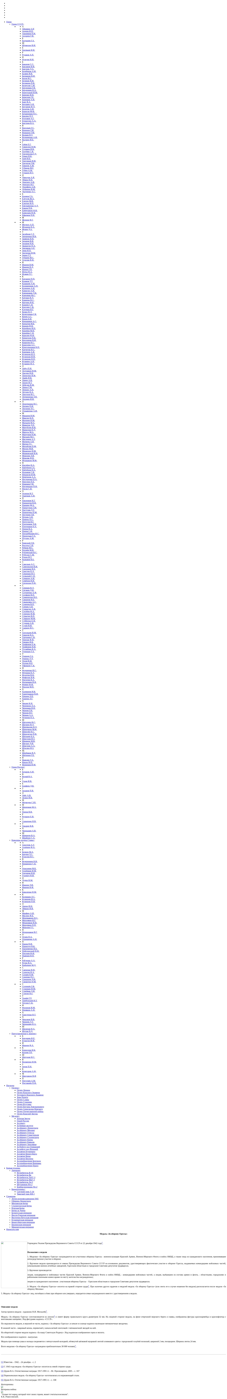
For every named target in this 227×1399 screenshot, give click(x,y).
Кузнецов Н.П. (28, 359)
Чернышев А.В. (29, 831)
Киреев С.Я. (27, 305)
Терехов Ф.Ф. (28, 640)
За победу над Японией (27, 1149)
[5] (2, 1380)
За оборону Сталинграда (28, 1137)
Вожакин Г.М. (28, 133)
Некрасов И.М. (29, 475)
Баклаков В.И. (28, 67)
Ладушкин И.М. (29, 371)
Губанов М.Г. (28, 168)
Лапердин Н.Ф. (29, 375)
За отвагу (21, 1123)
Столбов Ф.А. (28, 611)
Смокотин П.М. (29, 982)
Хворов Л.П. (27, 696)
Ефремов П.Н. (28, 215)
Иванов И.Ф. (28, 887)
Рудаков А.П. (28, 55)
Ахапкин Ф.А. (28, 847)
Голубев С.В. (28, 151)
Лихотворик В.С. (29, 404)
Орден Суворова (24, 1102)
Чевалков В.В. (28, 1019)
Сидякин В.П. (28, 595)
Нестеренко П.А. (29, 479)
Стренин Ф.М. (28, 614)
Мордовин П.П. (29, 925)
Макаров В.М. (28, 416)
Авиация (16, 1170)
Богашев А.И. (28, 104)
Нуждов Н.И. (28, 59)
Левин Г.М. (27, 387)
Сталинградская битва (22, 1206)
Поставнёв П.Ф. (29, 1083)
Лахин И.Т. (27, 383)
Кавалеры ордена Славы (23, 840)
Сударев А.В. (28, 623)
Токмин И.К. (28, 642)
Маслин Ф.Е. (28, 916)
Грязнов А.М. (28, 166)
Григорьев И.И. (29, 161)
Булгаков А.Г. (28, 118)
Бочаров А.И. (28, 772)
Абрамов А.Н (28, 29)
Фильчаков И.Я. (29, 682)
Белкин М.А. (28, 852)
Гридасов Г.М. (28, 163)
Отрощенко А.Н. (29, 939)
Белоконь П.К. (28, 83)
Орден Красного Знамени (28, 1092)
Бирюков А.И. (28, 100)
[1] (2, 1362)
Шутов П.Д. (27, 1031)
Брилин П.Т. (27, 116)
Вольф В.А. (27, 776)
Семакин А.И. (28, 578)
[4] (2, 1375)
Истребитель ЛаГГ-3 (26, 1177)
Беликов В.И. (28, 81)
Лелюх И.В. (27, 798)
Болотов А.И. (28, 109)
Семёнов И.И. (28, 581)
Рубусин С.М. (28, 555)
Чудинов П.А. (28, 717)
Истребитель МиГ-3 (26, 1180)
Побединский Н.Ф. (30, 951)
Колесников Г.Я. (29, 314)
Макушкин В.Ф (29, 1076)
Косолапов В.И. (29, 340)
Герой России (23, 1121)
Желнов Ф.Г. (27, 220)
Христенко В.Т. (29, 1015)
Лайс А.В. (26, 795)
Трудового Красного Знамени (30, 1095)
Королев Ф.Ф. (28, 335)
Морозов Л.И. (28, 456)
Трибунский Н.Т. (29, 1000)
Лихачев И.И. (28, 399)
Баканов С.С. (28, 64)
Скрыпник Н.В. (29, 821)
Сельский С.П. (28, 576)
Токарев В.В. (28, 826)
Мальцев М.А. (28, 423)
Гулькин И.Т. (28, 173)
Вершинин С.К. (29, 864)
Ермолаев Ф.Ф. (29, 213)
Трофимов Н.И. (29, 647)
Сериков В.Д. (28, 588)
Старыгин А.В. (29, 609)
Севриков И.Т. (28, 574)
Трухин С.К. (27, 1003)
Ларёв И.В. (27, 378)
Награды (10, 1085)
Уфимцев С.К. (28, 666)
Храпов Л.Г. (27, 699)
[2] (2, 1366)
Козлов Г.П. (27, 1052)
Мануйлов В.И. (29, 427)
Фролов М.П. (28, 687)
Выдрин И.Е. (28, 140)
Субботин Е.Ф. (29, 621)
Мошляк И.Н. (28, 458)
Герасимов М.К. (29, 868)
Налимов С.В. (28, 472)
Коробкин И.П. (29, 328)
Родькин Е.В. (28, 817)
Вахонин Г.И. (28, 130)
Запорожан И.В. (29, 236)
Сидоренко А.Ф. (29, 592)
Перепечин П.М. (29, 512)
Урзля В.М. (27, 661)
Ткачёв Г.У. (27, 998)
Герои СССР (18, 24)
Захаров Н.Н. (28, 243)
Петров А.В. (27, 517)
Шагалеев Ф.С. (29, 722)
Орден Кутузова (24, 1104)
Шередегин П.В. (29, 734)
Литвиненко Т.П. (29, 397)
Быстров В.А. (28, 123)
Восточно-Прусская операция (25, 1217)
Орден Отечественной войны (30, 1111)
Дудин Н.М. (27, 880)
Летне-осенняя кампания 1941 (25, 1199)
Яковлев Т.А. (28, 760)
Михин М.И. (27, 449)
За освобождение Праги (27, 1166)
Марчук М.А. (28, 432)
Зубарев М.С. (28, 258)
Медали (16, 1116)
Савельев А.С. (28, 564)
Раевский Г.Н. (28, 543)
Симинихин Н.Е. (29, 597)
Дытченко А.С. (29, 192)
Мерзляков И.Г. (29, 920)
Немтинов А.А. (29, 477)
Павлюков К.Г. (28, 500)
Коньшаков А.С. (29, 321)
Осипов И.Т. (27, 493)
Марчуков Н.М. (29, 434)
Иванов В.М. (28, 265)
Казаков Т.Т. (27, 281)
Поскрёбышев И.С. (30, 534)
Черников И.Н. (28, 708)
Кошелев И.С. (28, 342)
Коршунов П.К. (29, 338)
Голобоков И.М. (29, 871)
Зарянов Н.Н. (28, 239)
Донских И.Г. (28, 184)
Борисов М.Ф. (28, 111)
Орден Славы (23, 1100)
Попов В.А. (27, 529)
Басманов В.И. (28, 76)
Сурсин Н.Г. (27, 993)
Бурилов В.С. (28, 857)
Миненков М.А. (29, 807)
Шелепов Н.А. (28, 1029)
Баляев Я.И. (27, 74)
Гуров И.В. (27, 781)
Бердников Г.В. (29, 88)
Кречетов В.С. (28, 350)
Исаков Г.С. (27, 274)
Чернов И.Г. (27, 713)
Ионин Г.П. (27, 269)
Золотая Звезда (23, 1118)
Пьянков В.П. (28, 956)
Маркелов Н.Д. (29, 430)
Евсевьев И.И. (28, 50)
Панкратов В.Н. (29, 503)
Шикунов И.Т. (28, 739)
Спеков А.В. (27, 607)
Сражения (10, 1196)
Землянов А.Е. (28, 248)
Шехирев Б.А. (28, 736)
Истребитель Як (24, 1175)
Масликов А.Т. (28, 439)
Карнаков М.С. (28, 295)
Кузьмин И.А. (28, 364)
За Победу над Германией (28, 1147)
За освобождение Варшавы (29, 1163)
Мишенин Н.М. (29, 451)
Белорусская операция (22, 1213)
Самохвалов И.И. (30, 567)
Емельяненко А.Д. (30, 206)
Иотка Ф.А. (27, 272)
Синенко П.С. (28, 977)
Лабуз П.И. (27, 368)
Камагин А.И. (28, 291)
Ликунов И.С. (28, 394)
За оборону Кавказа (25, 1142)
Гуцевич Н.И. (28, 875)
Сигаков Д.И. (28, 590)
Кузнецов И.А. (28, 899)
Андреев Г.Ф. (28, 36)
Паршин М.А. (28, 505)
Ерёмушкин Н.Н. (29, 210)
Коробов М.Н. (28, 331)
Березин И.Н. (28, 95)
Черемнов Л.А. (28, 706)
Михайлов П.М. (29, 446)
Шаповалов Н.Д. (29, 727)
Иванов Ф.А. (28, 1045)
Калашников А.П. (30, 286)
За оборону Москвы (26, 1130)
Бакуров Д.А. (28, 69)
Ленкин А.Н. (28, 390)
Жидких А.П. (28, 225)
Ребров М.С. (27, 548)
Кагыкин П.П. (28, 279)
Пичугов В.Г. (28, 522)
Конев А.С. (27, 317)
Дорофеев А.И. (29, 187)
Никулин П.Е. (28, 482)
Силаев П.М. (28, 975)
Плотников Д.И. (29, 524)
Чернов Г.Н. (27, 710)
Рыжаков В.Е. (28, 559)
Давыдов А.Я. (28, 177)
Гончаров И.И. (28, 873)
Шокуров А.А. (28, 746)
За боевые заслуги (25, 1125)
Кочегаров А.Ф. (29, 1071)
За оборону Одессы (25, 1133)
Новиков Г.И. (28, 484)
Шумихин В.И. (29, 45)
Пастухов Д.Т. (28, 510)
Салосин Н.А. (28, 972)
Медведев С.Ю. (29, 802)
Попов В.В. (27, 812)
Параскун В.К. (28, 946)
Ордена (15, 1088)
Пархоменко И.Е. (29, 949)
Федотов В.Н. (28, 675)
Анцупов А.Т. (28, 845)
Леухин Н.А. (28, 392)
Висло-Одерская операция (23, 1215)
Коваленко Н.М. (29, 892)
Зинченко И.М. (29, 253)
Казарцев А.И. (28, 283)
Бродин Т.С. (27, 854)
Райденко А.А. (28, 960)
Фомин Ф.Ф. (27, 684)
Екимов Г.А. (27, 196)
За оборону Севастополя (28, 1135)
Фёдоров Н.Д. (28, 673)
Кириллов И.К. (29, 1050)
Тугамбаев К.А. (29, 649)
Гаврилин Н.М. (29, 147)
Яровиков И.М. (29, 765)
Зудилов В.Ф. (28, 260)
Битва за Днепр (18, 1210)
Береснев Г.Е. (28, 97)
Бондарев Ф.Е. (28, 1038)
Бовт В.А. (26, 102)
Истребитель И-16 (25, 1173)
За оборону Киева (25, 1140)
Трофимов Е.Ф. (29, 644)
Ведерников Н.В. (29, 861)
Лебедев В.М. (28, 385)
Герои (9, 22)
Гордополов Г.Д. (29, 154)
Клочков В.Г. (28, 309)
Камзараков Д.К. (29, 293)
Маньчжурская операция (23, 1227)
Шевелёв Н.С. (28, 732)
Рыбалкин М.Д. (29, 965)
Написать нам (12, 1229)
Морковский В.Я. (30, 453)
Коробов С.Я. (28, 333)
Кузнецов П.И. (28, 901)
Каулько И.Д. (28, 298)
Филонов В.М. (28, 1008)
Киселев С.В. (28, 307)
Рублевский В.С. (29, 552)
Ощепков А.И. (28, 496)
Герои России (18, 767)
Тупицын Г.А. (28, 651)
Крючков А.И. (28, 352)
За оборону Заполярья (26, 1144)
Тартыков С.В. (28, 637)
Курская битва (18, 1208)
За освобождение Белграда (29, 1161)
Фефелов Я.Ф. (28, 677)
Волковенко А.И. (29, 137)
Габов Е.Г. (26, 144)
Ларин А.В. (27, 380)
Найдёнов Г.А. (28, 467)
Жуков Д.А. (27, 229)
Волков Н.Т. (27, 135)
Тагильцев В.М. (29, 633)
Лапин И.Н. (27, 906)
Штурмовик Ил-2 (24, 1184)
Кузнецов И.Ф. (28, 357)
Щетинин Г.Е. (28, 755)
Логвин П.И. (28, 406)
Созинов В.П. (28, 604)
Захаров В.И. (28, 241)
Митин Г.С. (27, 444)
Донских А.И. (28, 182)
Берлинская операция (21, 1225)
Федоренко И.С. (29, 670)
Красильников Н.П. (31, 347)
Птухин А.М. (28, 538)
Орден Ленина (23, 1090)
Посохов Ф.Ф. (28, 953)
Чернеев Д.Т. (27, 1022)
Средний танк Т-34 (25, 1192)
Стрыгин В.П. (28, 616)
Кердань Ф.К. (28, 302)
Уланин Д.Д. (27, 659)
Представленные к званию (24, 1034)
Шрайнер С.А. (28, 838)
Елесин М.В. (27, 201)
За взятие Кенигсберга (27, 1154)
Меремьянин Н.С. (30, 918)
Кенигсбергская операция (23, 1222)
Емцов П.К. (27, 208)
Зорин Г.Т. (26, 255)
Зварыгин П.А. (29, 246)
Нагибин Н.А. (28, 465)
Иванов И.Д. (27, 267)
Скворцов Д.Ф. (29, 979)
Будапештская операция (22, 1220)
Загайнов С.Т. (28, 234)
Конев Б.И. (27, 319)
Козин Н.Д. (27, 312)
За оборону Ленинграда (27, 1128)
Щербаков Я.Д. (29, 753)
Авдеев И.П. (27, 31)
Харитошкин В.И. (30, 694)
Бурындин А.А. (29, 121)
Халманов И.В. (29, 692)
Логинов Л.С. (28, 409)
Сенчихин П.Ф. (29, 583)
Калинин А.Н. (28, 288)
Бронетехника (18, 1189)
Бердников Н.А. (29, 90)
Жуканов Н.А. (28, 227)
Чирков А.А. (27, 715)
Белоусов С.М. (28, 85)
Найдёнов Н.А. (29, 470)
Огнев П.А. (27, 937)
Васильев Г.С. (28, 128)
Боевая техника (13, 1168)
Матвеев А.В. (28, 442)
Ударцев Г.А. (27, 656)
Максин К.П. (28, 418)
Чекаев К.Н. (27, 703)
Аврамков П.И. (29, 33)
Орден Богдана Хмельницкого (30, 1107)
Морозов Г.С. (28, 927)
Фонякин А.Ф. (28, 1010)
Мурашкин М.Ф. (29, 460)
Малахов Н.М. (28, 420)
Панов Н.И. (27, 944)
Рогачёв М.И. (28, 550)
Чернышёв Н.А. (29, 1024)
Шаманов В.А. (28, 835)
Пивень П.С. (27, 519)
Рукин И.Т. (27, 557)
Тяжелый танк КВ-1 (26, 1194)
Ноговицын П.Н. (29, 486)
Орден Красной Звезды (27, 1114)
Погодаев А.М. (29, 1081)
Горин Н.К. (27, 156)
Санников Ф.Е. (29, 569)
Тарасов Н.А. (28, 635)
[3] (2, 1371)
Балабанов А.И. (29, 71)
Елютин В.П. (28, 203)
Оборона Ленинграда (21, 1201)
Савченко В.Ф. (28, 970)
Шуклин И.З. (28, 748)
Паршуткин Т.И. (29, 508)
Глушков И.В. (28, 149)
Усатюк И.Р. (27, 663)
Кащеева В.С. (28, 300)
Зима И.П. (26, 250)
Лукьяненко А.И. (29, 411)
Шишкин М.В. (28, 741)
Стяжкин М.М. (28, 618)
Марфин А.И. (28, 913)
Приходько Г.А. (29, 536)
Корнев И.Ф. (27, 326)
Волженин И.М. (29, 1062)
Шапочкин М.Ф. (29, 729)
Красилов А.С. (28, 345)
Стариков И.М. (29, 989)
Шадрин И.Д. (28, 725)
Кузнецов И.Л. (28, 354)
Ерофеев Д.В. (28, 786)
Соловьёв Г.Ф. (28, 986)
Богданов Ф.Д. (28, 107)
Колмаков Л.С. (28, 897)
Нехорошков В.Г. (29, 932)
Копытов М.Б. (28, 324)
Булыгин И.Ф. (28, 1041)
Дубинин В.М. (28, 189)
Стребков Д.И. (28, 991)
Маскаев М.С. (28, 437)
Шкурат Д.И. (28, 743)
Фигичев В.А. (28, 680)
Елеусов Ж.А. (28, 199)
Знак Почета (22, 1097)
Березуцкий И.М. (30, 92)
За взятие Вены (24, 1156)
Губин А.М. (27, 170)
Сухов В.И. (27, 625)
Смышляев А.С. (29, 602)
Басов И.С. (27, 78)
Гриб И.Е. (26, 158)
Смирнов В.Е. (28, 600)
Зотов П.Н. (27, 1067)
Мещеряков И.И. (29, 923)
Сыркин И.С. (28, 628)
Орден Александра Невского (30, 1109)
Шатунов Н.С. (28, 1057)
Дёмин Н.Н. (27, 180)
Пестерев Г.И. (28, 515)
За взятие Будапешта (26, 1151)
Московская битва (20, 1203)
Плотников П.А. (29, 526)
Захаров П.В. (28, 791)
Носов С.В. (27, 489)
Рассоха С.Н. (28, 545)
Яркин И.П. (27, 762)
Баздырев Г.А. (28, 41)
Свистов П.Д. (28, 571)
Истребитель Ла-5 (25, 1182)
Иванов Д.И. (27, 885)
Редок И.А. (27, 963)
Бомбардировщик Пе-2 (27, 1187)
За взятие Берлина (25, 1159)
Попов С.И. (27, 531)
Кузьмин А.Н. (28, 361)
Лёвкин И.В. (27, 909)
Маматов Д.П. (28, 425)
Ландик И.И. (28, 373)
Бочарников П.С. (29, 114)
